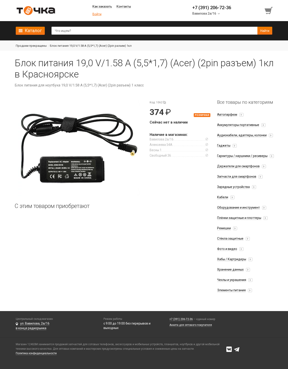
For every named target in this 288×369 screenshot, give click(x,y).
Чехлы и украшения (231, 280)
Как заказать (102, 6)
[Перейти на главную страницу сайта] (35, 10)
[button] (79, 147)
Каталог (33, 30)
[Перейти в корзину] (269, 11)
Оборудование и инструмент (238, 207)
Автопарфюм (227, 114)
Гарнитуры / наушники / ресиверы (242, 156)
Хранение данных (230, 269)
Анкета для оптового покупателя (190, 325)
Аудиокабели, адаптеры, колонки (242, 135)
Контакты (124, 6)
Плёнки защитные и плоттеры (239, 218)
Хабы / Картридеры (231, 259)
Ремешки (224, 228)
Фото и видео (227, 249)
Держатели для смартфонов (238, 166)
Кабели (222, 197)
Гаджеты (223, 145)
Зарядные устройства (233, 187)
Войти (96, 14)
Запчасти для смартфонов (236, 176)
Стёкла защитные (230, 238)
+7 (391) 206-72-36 (181, 319)
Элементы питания (231, 290)
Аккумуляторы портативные (238, 125)
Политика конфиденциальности (36, 353)
